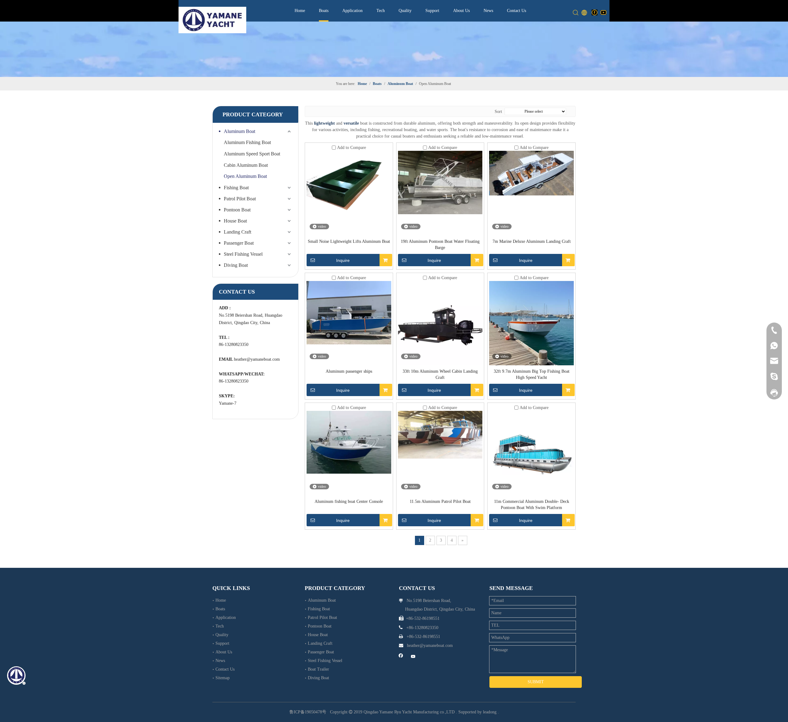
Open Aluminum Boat (245, 176)
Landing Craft (237, 232)
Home (300, 10)
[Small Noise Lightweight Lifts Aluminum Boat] (349, 187)
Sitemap (222, 678)
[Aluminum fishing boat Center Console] (349, 441)
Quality (405, 10)
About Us (461, 10)
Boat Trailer (318, 669)
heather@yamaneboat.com (257, 359)
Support (432, 10)
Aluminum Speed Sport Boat (252, 153)
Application (352, 10)
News (488, 10)
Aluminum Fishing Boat (247, 142)
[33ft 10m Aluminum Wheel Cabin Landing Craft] (440, 322)
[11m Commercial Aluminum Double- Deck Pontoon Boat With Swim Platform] (531, 442)
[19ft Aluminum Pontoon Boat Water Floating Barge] (440, 182)
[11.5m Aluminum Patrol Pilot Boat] (440, 434)
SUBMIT (536, 682)
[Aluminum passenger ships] (349, 312)
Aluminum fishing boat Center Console (349, 501)
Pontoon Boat (237, 209)
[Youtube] (603, 12)
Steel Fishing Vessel (243, 254)
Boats (323, 10)
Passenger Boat (239, 243)
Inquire (343, 260)
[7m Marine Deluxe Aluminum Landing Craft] (531, 172)
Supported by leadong (477, 712)
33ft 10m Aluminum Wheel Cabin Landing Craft (440, 374)
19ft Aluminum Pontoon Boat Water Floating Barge (440, 244)
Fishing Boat (236, 187)
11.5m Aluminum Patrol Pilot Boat (440, 501)
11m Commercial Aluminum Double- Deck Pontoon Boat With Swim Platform (531, 504)
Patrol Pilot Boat (240, 198)
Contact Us (516, 10)
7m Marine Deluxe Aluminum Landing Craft (531, 241)
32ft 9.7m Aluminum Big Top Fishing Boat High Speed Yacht (531, 374)
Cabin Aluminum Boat (246, 165)
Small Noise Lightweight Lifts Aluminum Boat (349, 241)
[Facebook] (594, 12)
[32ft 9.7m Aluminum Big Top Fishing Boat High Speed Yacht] (531, 322)
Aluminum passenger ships (349, 371)
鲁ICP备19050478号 (307, 712)
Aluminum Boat (239, 131)
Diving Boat (236, 265)
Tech (380, 10)
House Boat (235, 220)
